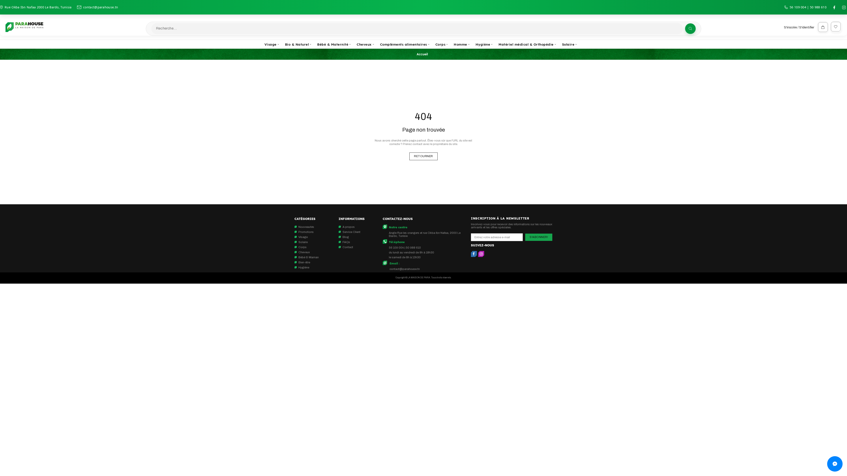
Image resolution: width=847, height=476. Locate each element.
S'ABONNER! (539, 237)
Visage (303, 237)
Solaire (303, 242)
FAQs (346, 242)
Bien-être (304, 262)
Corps (302, 247)
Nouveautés (306, 227)
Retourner (423, 156)
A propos (349, 227)
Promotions (306, 232)
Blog (346, 237)
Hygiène (303, 267)
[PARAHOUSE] (24, 27)
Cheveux (304, 252)
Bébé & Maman (308, 257)
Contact (348, 247)
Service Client (351, 232)
